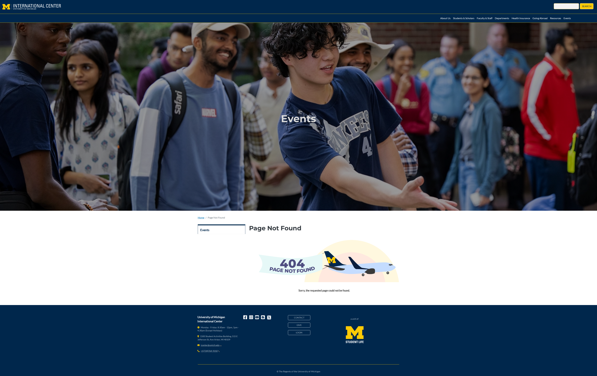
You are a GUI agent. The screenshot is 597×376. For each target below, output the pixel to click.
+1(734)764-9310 (209, 351)
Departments (502, 18)
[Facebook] (245, 317)
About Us (445, 18)
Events (567, 18)
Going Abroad (540, 18)
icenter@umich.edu (210, 345)
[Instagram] (251, 317)
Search (586, 6)
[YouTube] (257, 317)
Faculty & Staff (484, 18)
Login (299, 332)
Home (201, 217)
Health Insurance (521, 18)
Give (299, 325)
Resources (555, 18)
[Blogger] (263, 317)
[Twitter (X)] (269, 317)
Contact (299, 317)
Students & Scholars (463, 18)
